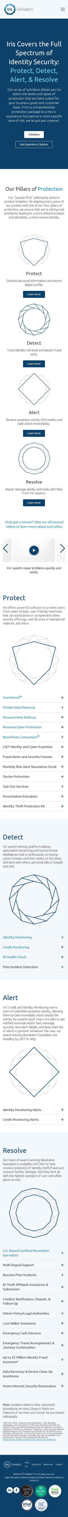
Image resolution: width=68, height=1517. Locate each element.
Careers (59, 1464)
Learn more (34, 294)
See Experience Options (34, 144)
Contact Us (34, 1480)
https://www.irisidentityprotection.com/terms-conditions (29, 1439)
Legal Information (12, 1477)
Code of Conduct (36, 1477)
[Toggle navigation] (62, 9)
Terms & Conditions (54, 1477)
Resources (48, 1464)
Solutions (34, 134)
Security (25, 1477)
